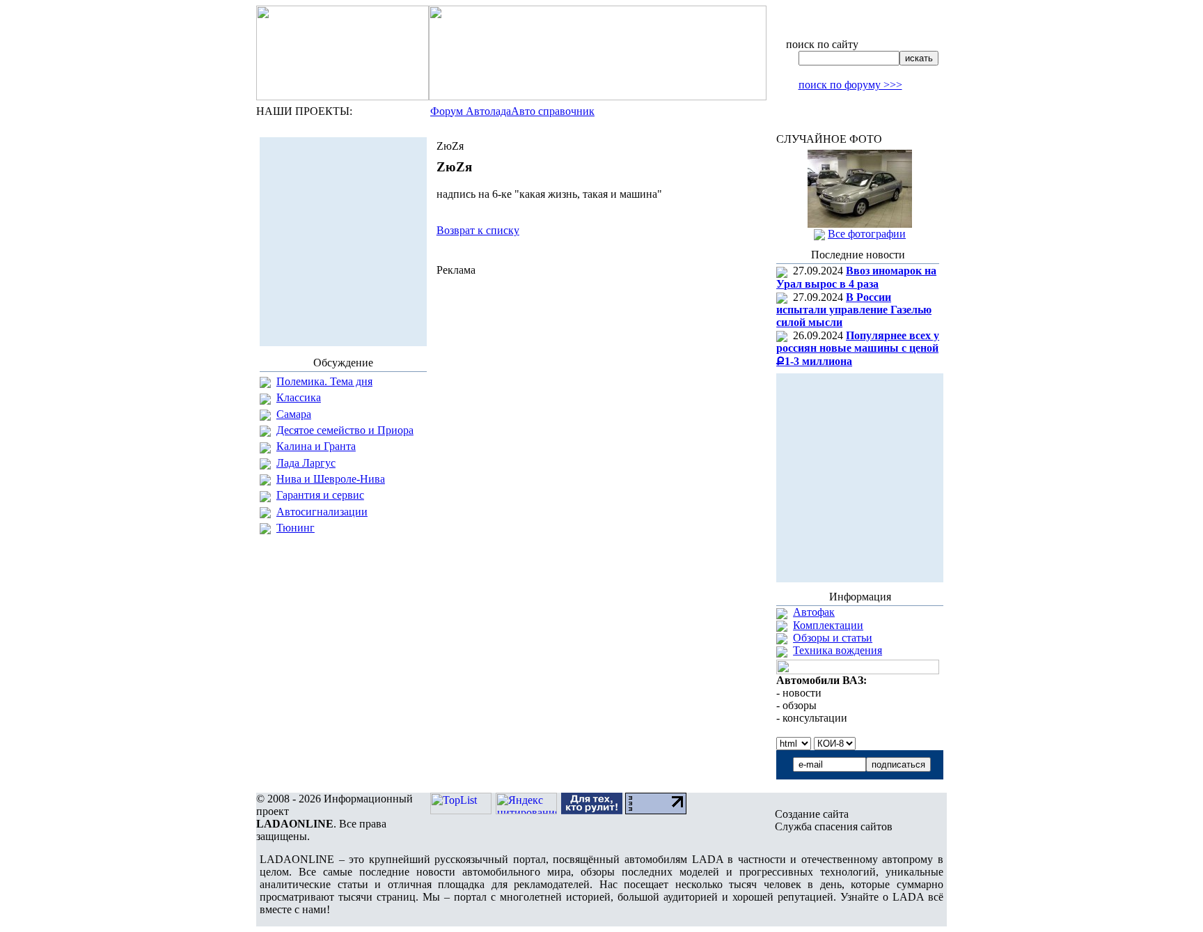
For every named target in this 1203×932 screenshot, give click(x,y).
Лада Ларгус (306, 463)
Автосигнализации (322, 512)
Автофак (814, 612)
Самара (293, 414)
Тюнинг (295, 528)
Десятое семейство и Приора (345, 430)
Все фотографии (867, 234)
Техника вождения (837, 650)
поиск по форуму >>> (850, 85)
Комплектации (828, 625)
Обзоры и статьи (832, 638)
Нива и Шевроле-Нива (330, 479)
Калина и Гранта (316, 446)
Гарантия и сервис (320, 495)
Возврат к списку (478, 230)
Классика (298, 397)
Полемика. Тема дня (324, 381)
